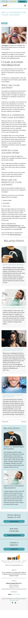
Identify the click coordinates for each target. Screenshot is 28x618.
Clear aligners (4, 45)
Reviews (22, 1)
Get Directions (14, 521)
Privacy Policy (12, 600)
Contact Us (14, 549)
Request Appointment (14, 535)
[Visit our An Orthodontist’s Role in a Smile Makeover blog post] (14, 385)
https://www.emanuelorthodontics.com (10, 225)
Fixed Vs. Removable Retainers (13, 265)
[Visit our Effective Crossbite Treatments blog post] (14, 297)
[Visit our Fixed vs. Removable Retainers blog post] (14, 254)
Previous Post (5, 421)
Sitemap (17, 600)
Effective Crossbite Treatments (14, 308)
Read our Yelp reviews (15, 234)
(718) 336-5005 (22, 227)
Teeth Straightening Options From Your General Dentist (13, 349)
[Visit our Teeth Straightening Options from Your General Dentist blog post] (14, 338)
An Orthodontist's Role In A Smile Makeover (13, 395)
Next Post (23, 421)
